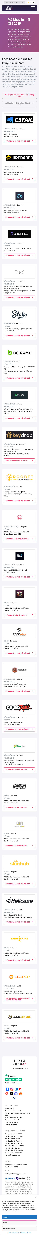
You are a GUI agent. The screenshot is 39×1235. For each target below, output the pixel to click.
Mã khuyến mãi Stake (12, 1139)
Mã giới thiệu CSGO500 (13, 1153)
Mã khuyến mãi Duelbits (13, 1143)
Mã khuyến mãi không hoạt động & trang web (19, 104)
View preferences (9, 1229)
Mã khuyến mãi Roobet (13, 1141)
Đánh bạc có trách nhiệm (13, 1111)
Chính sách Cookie (13, 1232)
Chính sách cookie (11, 1122)
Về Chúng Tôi (9, 1108)
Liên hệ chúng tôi (11, 1125)
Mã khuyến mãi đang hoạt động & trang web (19, 96)
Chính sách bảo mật (25, 1232)
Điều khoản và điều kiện (13, 1117)
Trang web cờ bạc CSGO (13, 1134)
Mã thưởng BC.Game (12, 1155)
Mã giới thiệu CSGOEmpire (14, 1146)
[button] (36, 1197)
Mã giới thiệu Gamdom (13, 1148)
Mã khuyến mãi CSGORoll (14, 1136)
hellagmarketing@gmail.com (15, 1174)
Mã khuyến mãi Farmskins (14, 1150)
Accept (5, 1217)
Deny (5, 1223)
